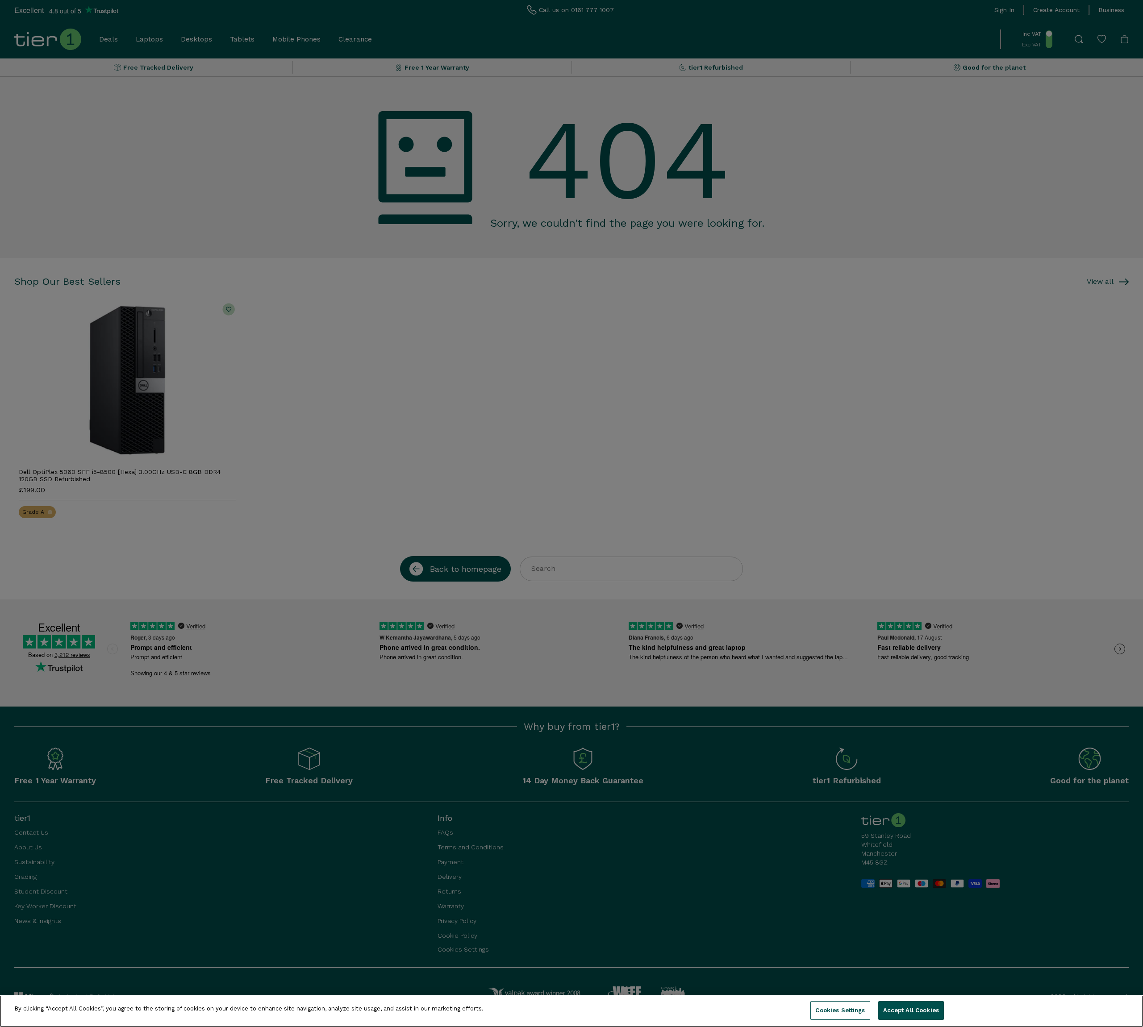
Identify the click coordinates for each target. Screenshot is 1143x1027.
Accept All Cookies (911, 1010)
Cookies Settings (840, 1010)
